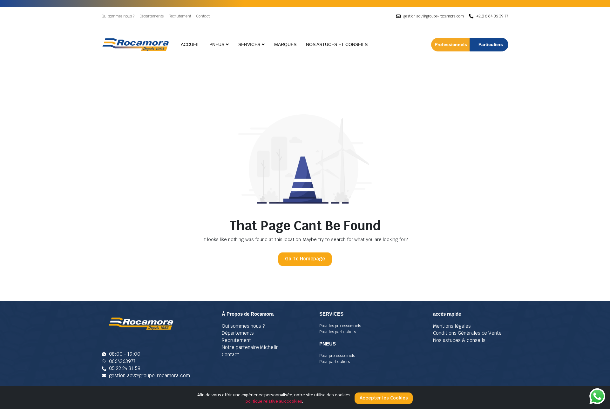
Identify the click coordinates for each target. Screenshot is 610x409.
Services (249, 44)
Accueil (190, 44)
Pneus (216, 44)
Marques (285, 44)
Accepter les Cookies (384, 398)
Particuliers (490, 44)
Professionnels (451, 44)
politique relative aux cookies (274, 401)
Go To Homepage (305, 259)
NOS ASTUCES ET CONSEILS (337, 44)
